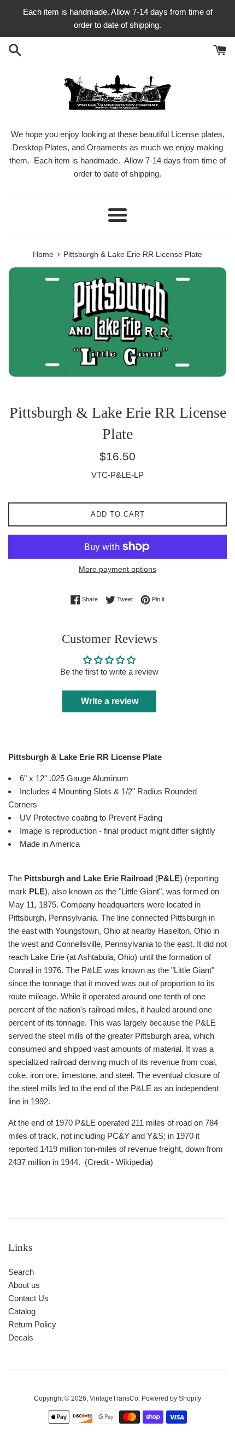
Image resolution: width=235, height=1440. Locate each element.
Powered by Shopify (171, 1398)
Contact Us (28, 1298)
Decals (20, 1337)
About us (24, 1285)
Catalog (22, 1311)
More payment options (117, 569)
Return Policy (32, 1324)
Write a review (109, 701)
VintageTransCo (114, 1398)
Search (21, 1272)
